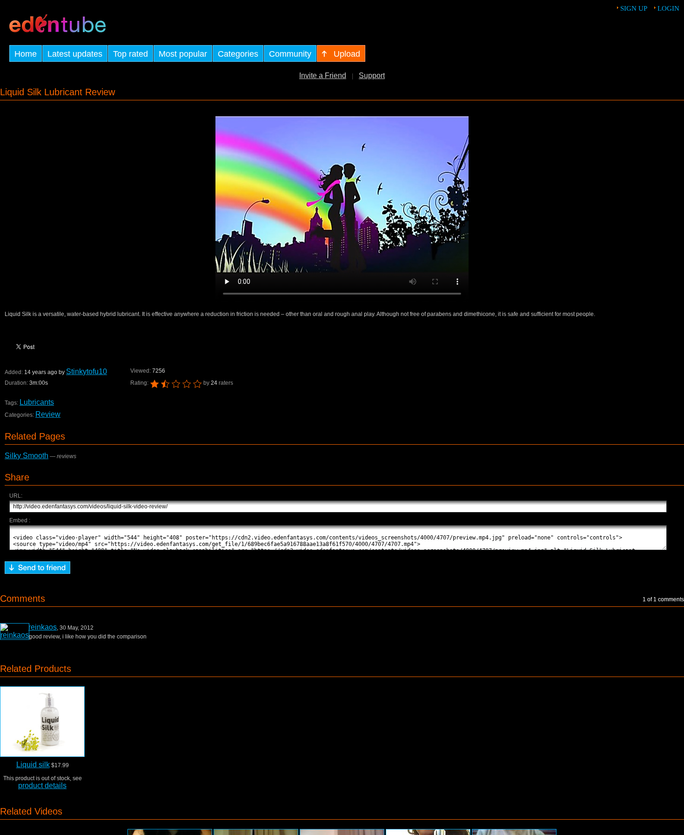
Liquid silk (33, 765)
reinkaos (42, 627)
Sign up (633, 8)
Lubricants (37, 402)
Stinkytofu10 (86, 371)
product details (42, 785)
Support (372, 75)
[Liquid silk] (42, 721)
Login (668, 8)
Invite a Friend (322, 75)
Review (47, 414)
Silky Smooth (26, 456)
